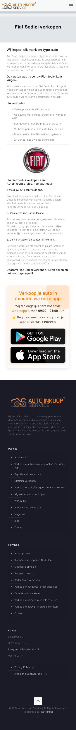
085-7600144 (16, 655)
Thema (18, 527)
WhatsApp (19, 311)
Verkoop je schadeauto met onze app (36, 586)
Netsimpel (47, 711)
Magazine (19, 514)
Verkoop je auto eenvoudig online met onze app (39, 465)
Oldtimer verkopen (25, 480)
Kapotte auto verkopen (27, 474)
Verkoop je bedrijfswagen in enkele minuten (39, 487)
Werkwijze (20, 500)
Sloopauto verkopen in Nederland (33, 560)
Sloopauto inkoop (24, 573)
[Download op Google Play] (37, 336)
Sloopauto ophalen (25, 566)
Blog (16, 520)
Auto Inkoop (21, 457)
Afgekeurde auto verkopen (30, 494)
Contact (18, 613)
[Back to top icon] (38, 701)
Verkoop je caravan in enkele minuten (36, 606)
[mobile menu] (71, 5)
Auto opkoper (22, 553)
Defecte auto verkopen (27, 593)
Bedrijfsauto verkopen (27, 579)
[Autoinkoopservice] (19, 5)
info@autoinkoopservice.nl (23, 649)
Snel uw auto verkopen (27, 507)
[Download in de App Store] (37, 355)
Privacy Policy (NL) (25, 667)
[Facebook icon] (38, 717)
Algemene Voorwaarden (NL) (31, 673)
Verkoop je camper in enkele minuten (35, 599)
